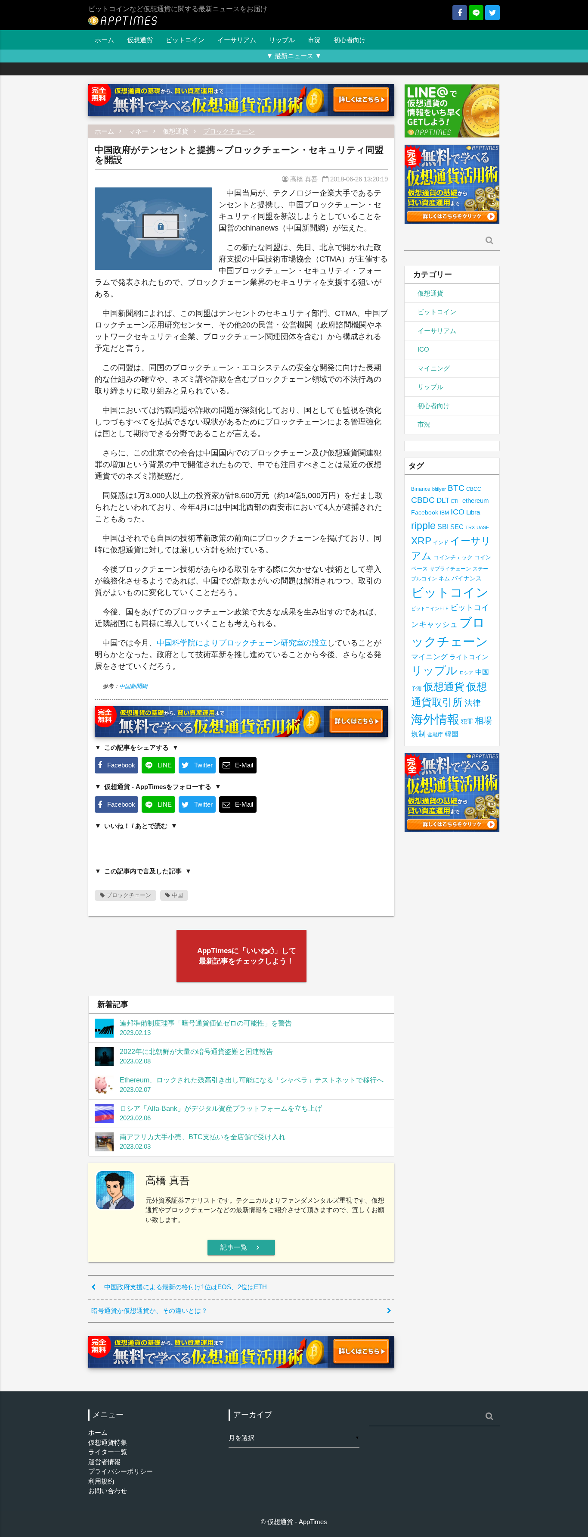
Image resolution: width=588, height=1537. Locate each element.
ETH (456, 501)
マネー (138, 131)
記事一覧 (241, 1247)
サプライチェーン (450, 568)
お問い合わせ (107, 1490)
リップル (282, 40)
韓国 (451, 734)
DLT (442, 500)
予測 (416, 689)
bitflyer (439, 489)
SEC (457, 526)
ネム (444, 579)
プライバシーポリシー (120, 1471)
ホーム (104, 40)
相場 (483, 720)
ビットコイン (185, 40)
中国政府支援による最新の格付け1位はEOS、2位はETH (185, 1287)
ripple (423, 525)
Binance (420, 489)
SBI (443, 526)
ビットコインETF (430, 608)
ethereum (475, 500)
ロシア (466, 672)
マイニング (434, 368)
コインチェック (453, 557)
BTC (456, 488)
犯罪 (467, 721)
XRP (421, 540)
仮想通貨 (140, 40)
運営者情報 (104, 1461)
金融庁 (435, 735)
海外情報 (435, 719)
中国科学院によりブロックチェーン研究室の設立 (242, 643)
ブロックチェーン (229, 131)
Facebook (424, 512)
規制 (418, 734)
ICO (423, 349)
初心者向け (350, 40)
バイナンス (467, 578)
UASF (483, 527)
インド (441, 542)
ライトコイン (468, 657)
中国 (176, 895)
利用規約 (101, 1481)
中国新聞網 (133, 686)
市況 (314, 40)
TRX (470, 527)
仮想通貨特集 (107, 1442)
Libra (473, 512)
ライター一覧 (107, 1452)
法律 (472, 703)
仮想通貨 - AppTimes (297, 1521)
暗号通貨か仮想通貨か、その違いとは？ (149, 1310)
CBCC (473, 489)
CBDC (423, 500)
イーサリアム (236, 40)
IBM (444, 513)
